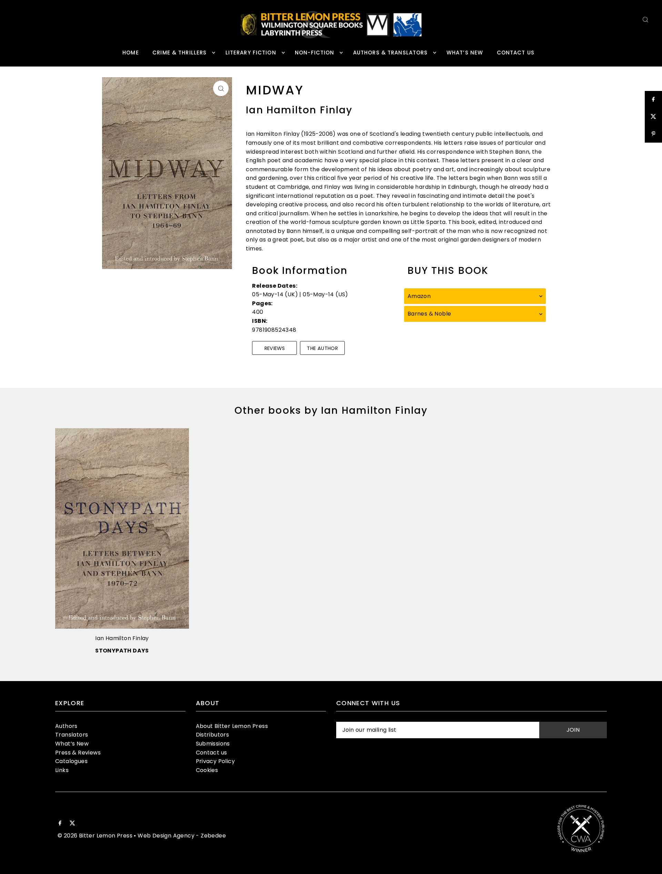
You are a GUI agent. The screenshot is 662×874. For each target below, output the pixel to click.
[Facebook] (60, 823)
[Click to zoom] (221, 88)
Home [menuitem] (130, 52)
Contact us (211, 753)
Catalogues (71, 761)
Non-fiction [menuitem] (314, 52)
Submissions (213, 744)
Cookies (207, 770)
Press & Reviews (78, 753)
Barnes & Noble (429, 314)
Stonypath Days (122, 651)
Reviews (274, 348)
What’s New (72, 744)
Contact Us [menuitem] (515, 52)
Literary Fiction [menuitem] (250, 52)
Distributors (212, 735)
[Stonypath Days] (122, 528)
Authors (66, 726)
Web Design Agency (166, 836)
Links (62, 770)
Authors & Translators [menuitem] (390, 52)
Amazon (419, 296)
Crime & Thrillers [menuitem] (179, 52)
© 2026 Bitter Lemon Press (95, 836)
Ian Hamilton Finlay (122, 638)
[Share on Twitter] (653, 116)
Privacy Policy (215, 761)
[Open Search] (645, 19)
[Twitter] (72, 823)
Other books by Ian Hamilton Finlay (331, 410)
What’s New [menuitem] (465, 52)
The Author (322, 348)
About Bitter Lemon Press (232, 726)
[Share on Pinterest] (653, 134)
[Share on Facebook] (653, 99)
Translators (71, 735)
